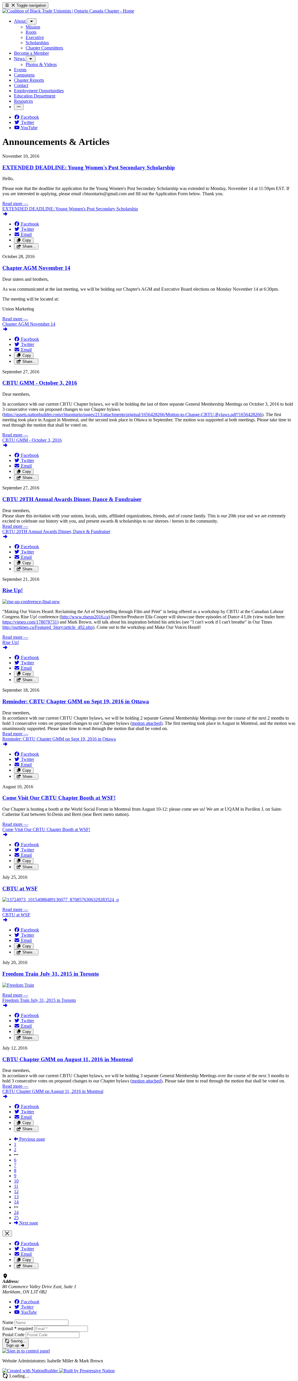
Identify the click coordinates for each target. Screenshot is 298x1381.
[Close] (7, 1233)
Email (17, 1328)
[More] (31, 21)
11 (16, 1186)
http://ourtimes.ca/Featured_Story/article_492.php (47, 627)
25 (16, 1217)
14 (16, 1201)
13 (16, 1196)
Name (7, 1322)
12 (16, 1191)
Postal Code (13, 1334)
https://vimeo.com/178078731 (29, 622)
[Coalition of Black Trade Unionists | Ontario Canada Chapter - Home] (68, 10)
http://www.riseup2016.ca (85, 616)
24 (16, 1212)
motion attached (146, 723)
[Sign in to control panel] (26, 1350)
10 (16, 1180)
